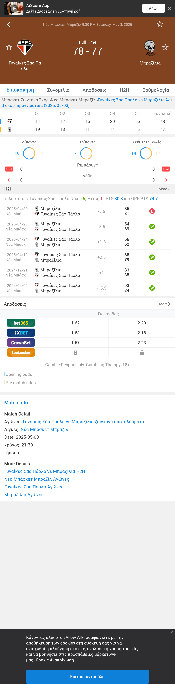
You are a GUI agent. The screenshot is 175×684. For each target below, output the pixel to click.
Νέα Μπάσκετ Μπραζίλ (44, 429)
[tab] (20, 90)
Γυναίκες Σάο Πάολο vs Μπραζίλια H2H (44, 471)
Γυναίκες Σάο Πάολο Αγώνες (34, 487)
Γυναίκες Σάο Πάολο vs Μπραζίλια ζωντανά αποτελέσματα (83, 421)
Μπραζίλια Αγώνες (24, 494)
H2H (8, 189)
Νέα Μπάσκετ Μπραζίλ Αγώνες (36, 479)
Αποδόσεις (15, 304)
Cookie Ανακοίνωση (55, 660)
